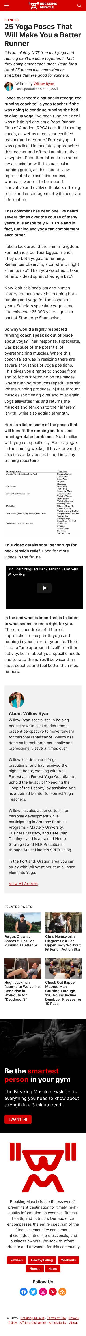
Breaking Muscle (32, 1318)
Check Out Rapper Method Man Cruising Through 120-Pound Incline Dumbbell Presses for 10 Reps (63, 993)
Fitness (11, 20)
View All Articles (23, 884)
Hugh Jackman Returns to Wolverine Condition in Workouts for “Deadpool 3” (22, 991)
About (73, 1322)
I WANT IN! (18, 1119)
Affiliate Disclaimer (33, 1322)
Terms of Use (56, 1318)
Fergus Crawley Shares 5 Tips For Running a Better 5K (21, 940)
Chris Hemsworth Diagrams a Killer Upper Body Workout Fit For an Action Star (63, 943)
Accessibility (58, 1322)
